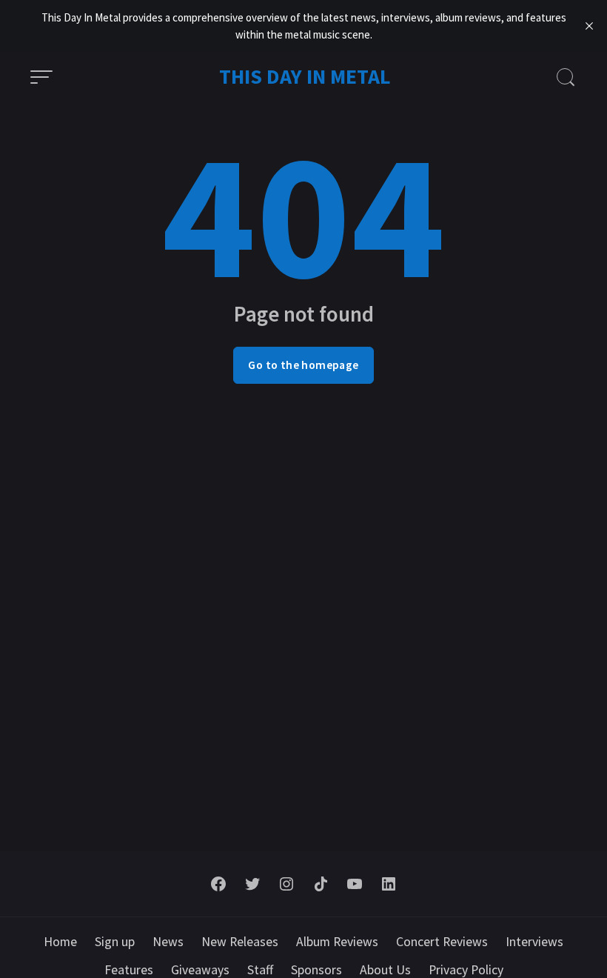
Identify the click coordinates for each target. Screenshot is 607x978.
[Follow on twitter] (252, 884)
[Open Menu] (41, 77)
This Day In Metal (305, 76)
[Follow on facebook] (218, 884)
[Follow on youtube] (354, 884)
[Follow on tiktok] (320, 884)
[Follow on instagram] (286, 884)
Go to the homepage (303, 365)
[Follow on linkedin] (388, 884)
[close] (589, 26)
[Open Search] (565, 77)
